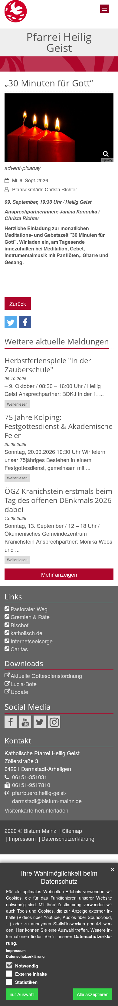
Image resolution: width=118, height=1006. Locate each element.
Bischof (19, 625)
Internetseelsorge (32, 641)
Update (19, 692)
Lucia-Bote (24, 684)
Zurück (17, 303)
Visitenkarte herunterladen (36, 810)
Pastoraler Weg (29, 609)
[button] (11, 322)
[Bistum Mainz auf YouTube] (25, 722)
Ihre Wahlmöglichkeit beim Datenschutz (59, 877)
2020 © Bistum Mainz (31, 830)
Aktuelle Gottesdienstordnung (46, 675)
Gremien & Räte (30, 617)
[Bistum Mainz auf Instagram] (54, 722)
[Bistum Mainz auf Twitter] (40, 722)
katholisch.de (26, 633)
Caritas (19, 649)
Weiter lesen (17, 404)
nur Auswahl (22, 994)
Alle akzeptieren (92, 994)
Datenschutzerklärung (67, 838)
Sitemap (72, 830)
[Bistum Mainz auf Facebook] (11, 722)
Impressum (23, 838)
